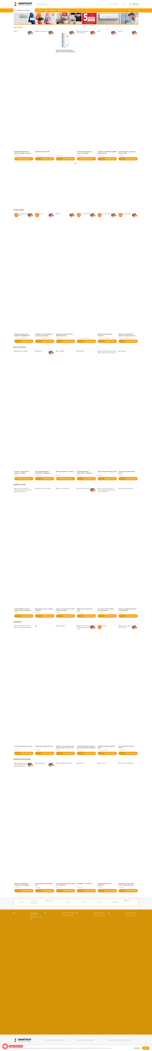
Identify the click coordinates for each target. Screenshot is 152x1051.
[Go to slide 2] (76, 163)
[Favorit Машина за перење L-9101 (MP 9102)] (128, 90)
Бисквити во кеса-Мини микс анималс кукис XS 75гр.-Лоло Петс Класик (65, 747)
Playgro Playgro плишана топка (107, 471)
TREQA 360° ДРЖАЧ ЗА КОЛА (44, 746)
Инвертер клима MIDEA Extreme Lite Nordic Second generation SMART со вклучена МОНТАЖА (128, 336)
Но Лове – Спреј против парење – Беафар (21, 472)
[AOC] (52, 902)
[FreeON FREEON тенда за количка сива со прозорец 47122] (23, 547)
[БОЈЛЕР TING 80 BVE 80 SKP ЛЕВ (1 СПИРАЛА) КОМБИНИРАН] (65, 40)
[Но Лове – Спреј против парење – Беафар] (23, 410)
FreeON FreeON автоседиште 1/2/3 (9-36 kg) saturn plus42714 (86, 747)
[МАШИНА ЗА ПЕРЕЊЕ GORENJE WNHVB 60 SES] (107, 90)
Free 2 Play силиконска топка (23, 746)
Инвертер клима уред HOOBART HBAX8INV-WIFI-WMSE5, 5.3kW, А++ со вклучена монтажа (23, 336)
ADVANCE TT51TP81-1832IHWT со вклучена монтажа (44, 334)
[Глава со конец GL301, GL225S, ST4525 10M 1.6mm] (65, 547)
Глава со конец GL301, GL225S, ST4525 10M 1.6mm (65, 609)
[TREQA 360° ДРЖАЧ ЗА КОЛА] (44, 685)
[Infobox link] (28, 972)
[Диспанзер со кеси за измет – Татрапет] (44, 547)
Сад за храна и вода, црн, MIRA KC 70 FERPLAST (65, 884)
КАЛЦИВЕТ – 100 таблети (84, 883)
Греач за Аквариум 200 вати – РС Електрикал (128, 609)
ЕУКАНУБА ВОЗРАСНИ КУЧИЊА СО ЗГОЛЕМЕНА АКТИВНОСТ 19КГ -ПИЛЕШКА (23, 885)
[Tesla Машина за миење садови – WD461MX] (86, 90)
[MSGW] (130, 902)
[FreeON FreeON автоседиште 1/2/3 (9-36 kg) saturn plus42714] (86, 685)
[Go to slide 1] (75, 163)
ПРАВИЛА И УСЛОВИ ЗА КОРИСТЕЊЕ (120, 1040)
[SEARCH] (124, 4)
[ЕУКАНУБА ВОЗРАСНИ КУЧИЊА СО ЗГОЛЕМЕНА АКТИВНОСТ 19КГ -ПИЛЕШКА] (23, 822)
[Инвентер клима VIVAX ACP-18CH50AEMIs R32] (65, 273)
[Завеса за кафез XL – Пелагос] (65, 410)
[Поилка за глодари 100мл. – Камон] (128, 410)
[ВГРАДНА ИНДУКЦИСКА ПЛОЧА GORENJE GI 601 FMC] (23, 90)
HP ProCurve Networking (34, 902)
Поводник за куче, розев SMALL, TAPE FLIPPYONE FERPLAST (126, 885)
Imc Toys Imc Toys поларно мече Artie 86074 (106, 609)
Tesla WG (83, 902)
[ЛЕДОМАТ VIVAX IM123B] (44, 90)
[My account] (130, 4)
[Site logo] (23, 4)
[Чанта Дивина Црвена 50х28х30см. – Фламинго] (44, 410)
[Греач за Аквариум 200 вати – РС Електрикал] (128, 547)
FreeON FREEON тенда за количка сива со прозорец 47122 (22, 610)
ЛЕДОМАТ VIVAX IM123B (42, 151)
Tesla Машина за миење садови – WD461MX (84, 152)
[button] (23, 158)
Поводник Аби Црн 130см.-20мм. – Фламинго (84, 472)
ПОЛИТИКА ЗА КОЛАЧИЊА (85, 1040)
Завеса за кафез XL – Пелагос (65, 471)
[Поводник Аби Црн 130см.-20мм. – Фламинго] (86, 410)
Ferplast (21, 902)
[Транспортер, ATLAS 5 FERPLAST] (107, 822)
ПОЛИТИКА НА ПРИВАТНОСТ (54, 1040)
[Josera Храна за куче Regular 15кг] (44, 822)
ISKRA (68, 902)
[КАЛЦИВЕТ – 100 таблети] (86, 822)
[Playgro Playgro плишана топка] (107, 410)
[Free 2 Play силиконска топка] (23, 685)
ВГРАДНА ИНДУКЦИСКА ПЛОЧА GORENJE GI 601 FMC (22, 152)
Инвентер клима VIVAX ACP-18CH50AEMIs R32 (64, 334)
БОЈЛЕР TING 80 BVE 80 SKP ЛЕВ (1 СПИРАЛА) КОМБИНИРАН (65, 51)
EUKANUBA (115, 902)
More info (137, 1048)
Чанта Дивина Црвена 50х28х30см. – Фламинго (42, 472)
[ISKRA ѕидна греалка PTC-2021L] (86, 547)
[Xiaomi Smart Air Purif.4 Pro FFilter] (128, 685)
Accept (146, 1048)
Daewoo (99, 902)
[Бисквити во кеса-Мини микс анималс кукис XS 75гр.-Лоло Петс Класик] (65, 685)
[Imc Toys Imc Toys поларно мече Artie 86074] (107, 547)
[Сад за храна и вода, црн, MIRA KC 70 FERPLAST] (65, 822)
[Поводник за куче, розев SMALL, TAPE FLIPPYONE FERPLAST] (128, 822)
